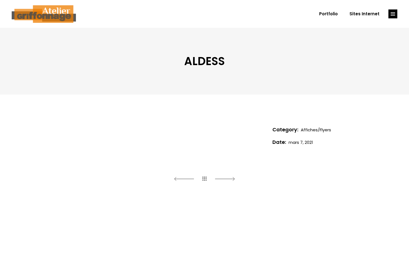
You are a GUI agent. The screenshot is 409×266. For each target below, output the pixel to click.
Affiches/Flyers (316, 130)
